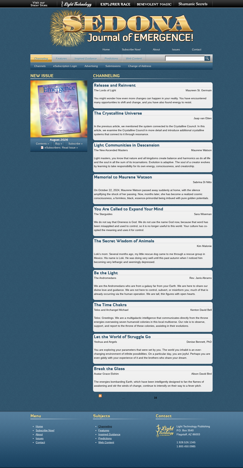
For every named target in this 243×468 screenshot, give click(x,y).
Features (61, 58)
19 (174, 397)
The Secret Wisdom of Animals (124, 241)
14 (142, 397)
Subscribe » (75, 143)
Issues (176, 49)
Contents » (42, 143)
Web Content (134, 58)
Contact (196, 49)
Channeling (41, 58)
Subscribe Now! (131, 49)
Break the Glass (109, 368)
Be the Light (106, 272)
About (156, 49)
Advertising (91, 65)
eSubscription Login (65, 65)
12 (129, 397)
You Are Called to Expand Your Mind (128, 209)
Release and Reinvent (115, 85)
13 (136, 397)
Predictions (111, 58)
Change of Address (139, 65)
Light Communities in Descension (126, 145)
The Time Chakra (110, 304)
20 (181, 397)
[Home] (121, 27)
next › (195, 397)
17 (161, 397)
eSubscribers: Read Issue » (61, 147)
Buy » (58, 143)
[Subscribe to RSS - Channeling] (100, 396)
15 (149, 397)
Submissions (113, 65)
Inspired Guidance (86, 58)
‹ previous (113, 397)
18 (168, 397)
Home (106, 49)
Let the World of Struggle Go (122, 336)
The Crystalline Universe (118, 113)
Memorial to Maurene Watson (123, 177)
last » (206, 397)
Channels (40, 65)
